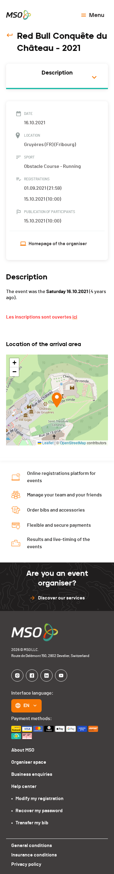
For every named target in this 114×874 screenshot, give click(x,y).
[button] (56, 400)
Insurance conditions (34, 854)
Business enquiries (31, 774)
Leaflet (47, 442)
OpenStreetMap (73, 442)
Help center (23, 786)
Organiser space (28, 762)
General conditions (31, 845)
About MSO (22, 750)
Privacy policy (26, 864)
